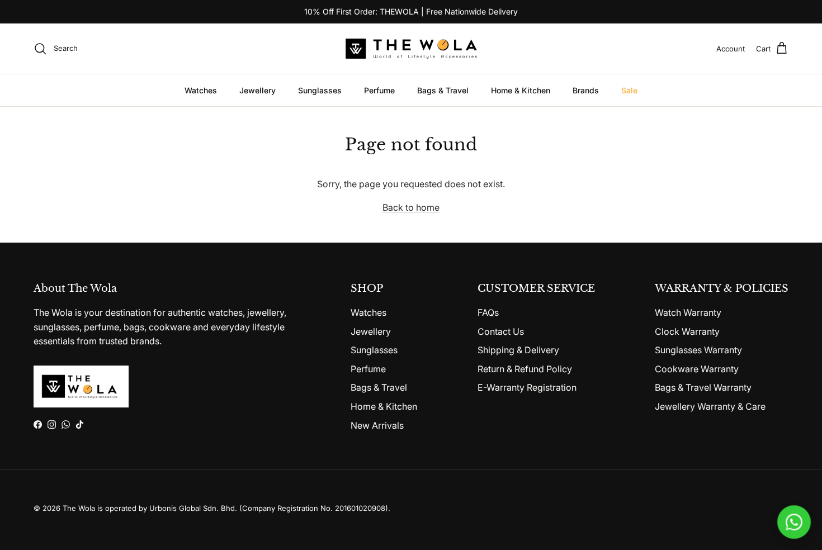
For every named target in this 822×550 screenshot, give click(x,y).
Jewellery (257, 90)
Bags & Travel (443, 90)
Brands (586, 90)
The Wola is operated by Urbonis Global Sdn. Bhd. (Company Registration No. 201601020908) (225, 508)
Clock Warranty (687, 331)
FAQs (488, 312)
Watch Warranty (688, 312)
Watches (201, 90)
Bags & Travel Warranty (703, 387)
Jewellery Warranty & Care (710, 406)
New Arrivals (377, 425)
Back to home (411, 207)
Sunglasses (320, 90)
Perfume (379, 90)
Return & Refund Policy (525, 368)
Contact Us (501, 331)
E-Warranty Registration (527, 387)
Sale (629, 90)
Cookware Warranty (697, 368)
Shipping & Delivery (518, 349)
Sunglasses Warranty (698, 349)
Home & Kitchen (520, 90)
